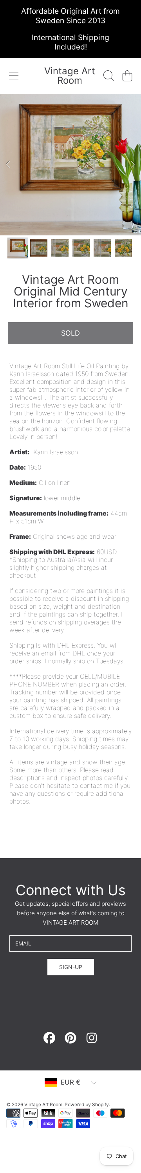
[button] (13, 75)
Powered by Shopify (87, 1104)
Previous (8, 164)
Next (133, 164)
